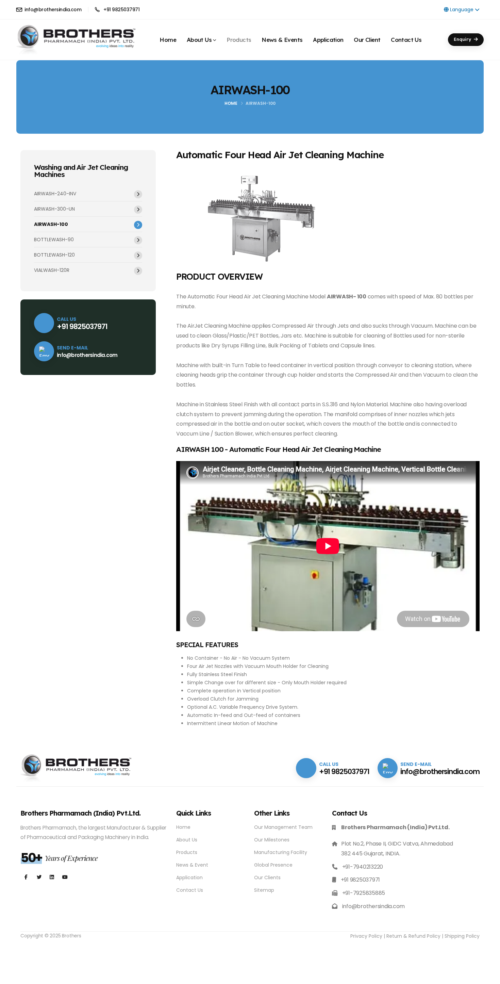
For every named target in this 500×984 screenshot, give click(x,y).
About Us (199, 36)
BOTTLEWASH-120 (54, 254)
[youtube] (51, 877)
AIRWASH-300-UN (54, 209)
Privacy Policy (366, 936)
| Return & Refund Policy (412, 936)
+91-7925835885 (363, 893)
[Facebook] (26, 877)
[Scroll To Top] (488, 976)
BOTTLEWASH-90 (54, 239)
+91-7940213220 (362, 867)
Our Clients (267, 877)
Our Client (367, 36)
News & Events (282, 36)
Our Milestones (271, 839)
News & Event (192, 865)
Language (462, 9)
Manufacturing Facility (280, 852)
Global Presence (273, 865)
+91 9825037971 (120, 9)
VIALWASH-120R (51, 270)
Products (239, 36)
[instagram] (39, 877)
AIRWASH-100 (51, 224)
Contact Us (406, 36)
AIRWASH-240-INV (55, 193)
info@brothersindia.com (52, 9)
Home (168, 36)
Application (328, 36)
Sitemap (264, 890)
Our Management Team (283, 827)
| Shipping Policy (461, 936)
